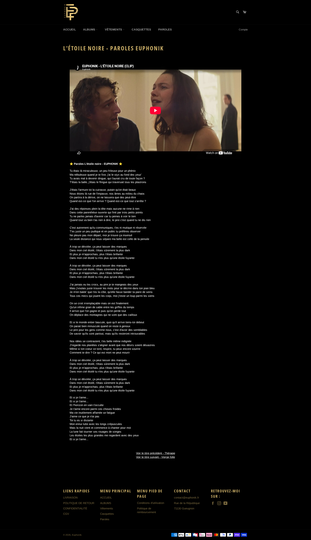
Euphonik (76, 535)
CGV (66, 513)
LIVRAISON (70, 497)
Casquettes (141, 29)
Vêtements (114, 29)
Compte (243, 29)
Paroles (165, 29)
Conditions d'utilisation (150, 503)
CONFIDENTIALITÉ (75, 508)
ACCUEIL (69, 29)
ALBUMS (89, 29)
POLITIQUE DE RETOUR (78, 503)
